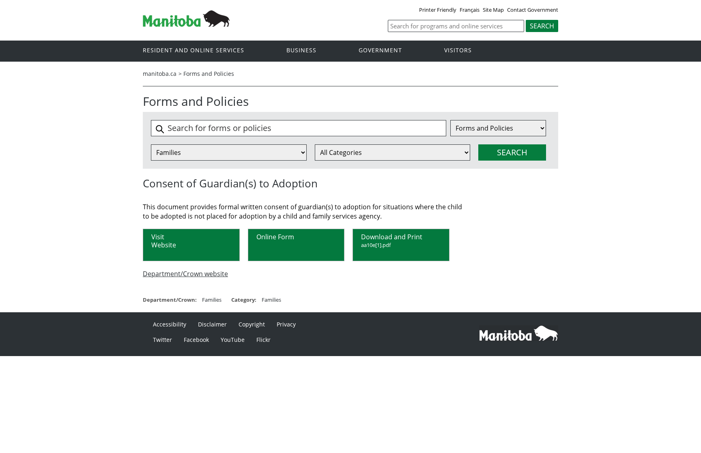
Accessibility (169, 324)
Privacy (286, 324)
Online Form (275, 236)
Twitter (162, 340)
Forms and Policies (208, 73)
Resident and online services (193, 50)
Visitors (458, 50)
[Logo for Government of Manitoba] (186, 24)
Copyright (252, 324)
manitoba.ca (159, 73)
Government (380, 50)
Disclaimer (212, 324)
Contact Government (532, 9)
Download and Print (391, 240)
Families (211, 299)
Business (301, 50)
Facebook (196, 340)
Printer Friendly (437, 9)
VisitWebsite (163, 240)
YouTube (233, 340)
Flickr (263, 340)
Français (470, 9)
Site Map (493, 9)
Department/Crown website (185, 273)
